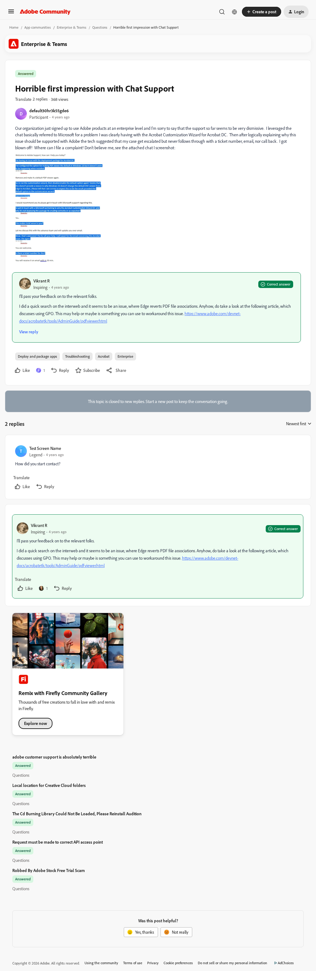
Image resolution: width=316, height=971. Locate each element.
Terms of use (132, 963)
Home (14, 27)
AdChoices (286, 963)
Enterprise (125, 356)
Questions (99, 27)
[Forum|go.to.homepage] (45, 12)
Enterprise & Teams (71, 27)
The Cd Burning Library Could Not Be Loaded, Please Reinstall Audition (77, 813)
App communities (37, 27)
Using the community (101, 963)
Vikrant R (41, 280)
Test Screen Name (45, 448)
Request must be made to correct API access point (57, 842)
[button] (11, 13)
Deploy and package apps (37, 356)
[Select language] (234, 12)
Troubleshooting (77, 356)
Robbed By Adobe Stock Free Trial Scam (48, 870)
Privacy (153, 963)
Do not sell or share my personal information (232, 963)
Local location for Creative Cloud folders (49, 785)
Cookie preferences (178, 963)
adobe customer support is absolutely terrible (54, 756)
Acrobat (104, 356)
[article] (157, 468)
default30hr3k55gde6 (49, 110)
